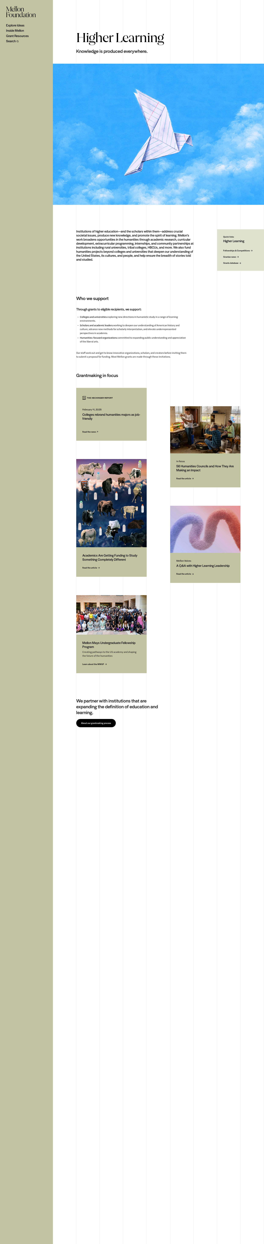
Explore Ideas (15, 25)
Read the (89, 431)
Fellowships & (236, 250)
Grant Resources (17, 36)
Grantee (229, 256)
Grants (230, 263)
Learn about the (93, 664)
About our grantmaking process (96, 723)
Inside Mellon (15, 30)
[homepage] (21, 11)
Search (11, 41)
